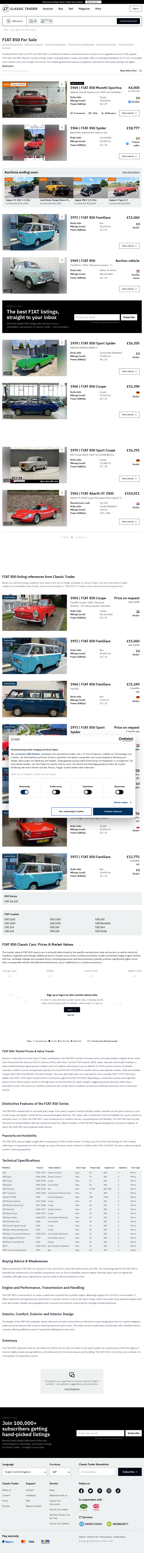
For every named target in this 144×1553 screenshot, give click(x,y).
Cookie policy (119, 1537)
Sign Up (70, 1015)
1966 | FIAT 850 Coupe (88, 386)
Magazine (84, 8)
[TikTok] (118, 1490)
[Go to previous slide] (7, 191)
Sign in (136, 8)
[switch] (56, 792)
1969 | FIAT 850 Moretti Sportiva (96, 87)
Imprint (82, 1537)
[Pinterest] (99, 1490)
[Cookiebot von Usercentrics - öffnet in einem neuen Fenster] (121, 739)
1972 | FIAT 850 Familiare (90, 217)
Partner (6, 1506)
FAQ (28, 1500)
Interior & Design (126, 44)
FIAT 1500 (55, 919)
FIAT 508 (54, 930)
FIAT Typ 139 (11, 901)
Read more (7, 65)
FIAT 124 (9, 926)
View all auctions (131, 172)
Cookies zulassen (113, 811)
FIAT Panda (101, 930)
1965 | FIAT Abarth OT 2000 (92, 493)
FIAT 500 (54, 926)
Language (8, 1464)
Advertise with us (58, 1495)
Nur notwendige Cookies (71, 811)
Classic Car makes (59, 1509)
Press (5, 1500)
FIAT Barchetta (103, 923)
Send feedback (72, 1389)
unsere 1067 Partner (29, 754)
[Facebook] (81, 1490)
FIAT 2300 (55, 923)
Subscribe (129, 317)
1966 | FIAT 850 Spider (88, 128)
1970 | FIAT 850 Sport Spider (93, 343)
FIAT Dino (100, 926)
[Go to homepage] (19, 8)
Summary (6, 48)
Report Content (33, 1506)
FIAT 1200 (9, 923)
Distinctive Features (34, 44)
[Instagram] (108, 1490)
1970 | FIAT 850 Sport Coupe (92, 450)
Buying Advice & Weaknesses (81, 44)
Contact (30, 1490)
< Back (5, 30)
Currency (55, 1464)
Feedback (31, 1495)
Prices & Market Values (12, 44)
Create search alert (128, 21)
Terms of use (92, 1537)
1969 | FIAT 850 (82, 260)
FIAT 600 (100, 919)
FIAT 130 (9, 930)
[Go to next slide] (137, 191)
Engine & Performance (106, 44)
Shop (52, 1490)
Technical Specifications (55, 44)
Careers (6, 1495)
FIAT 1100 (9, 919)
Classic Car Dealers (59, 1523)
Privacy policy (106, 1537)
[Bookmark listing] (62, 84)
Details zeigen (121, 802)
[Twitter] (90, 1490)
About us (6, 1490)
